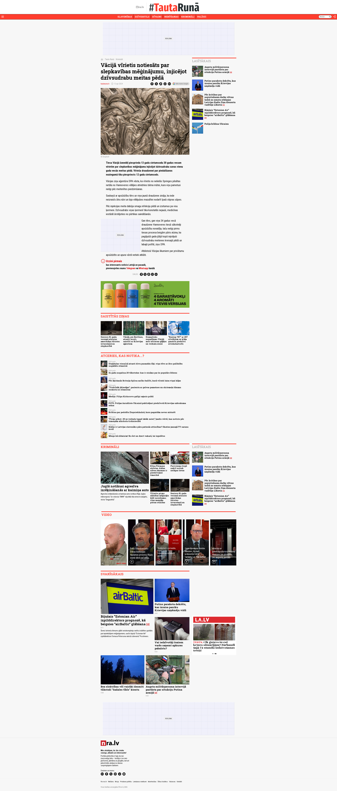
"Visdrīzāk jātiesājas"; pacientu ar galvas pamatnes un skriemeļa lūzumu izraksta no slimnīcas (145, 388)
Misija (117, 782)
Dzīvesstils (142, 16)
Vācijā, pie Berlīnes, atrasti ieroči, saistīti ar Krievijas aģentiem (133, 340)
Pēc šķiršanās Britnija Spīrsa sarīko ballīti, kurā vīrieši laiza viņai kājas (145, 380)
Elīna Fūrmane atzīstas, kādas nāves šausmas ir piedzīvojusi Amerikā (158, 470)
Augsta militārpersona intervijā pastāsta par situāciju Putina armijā (216, 69)
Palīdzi (201, 16)
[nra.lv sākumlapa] (140, 7)
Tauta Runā (109, 59)
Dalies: (135, 274)
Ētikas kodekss (163, 782)
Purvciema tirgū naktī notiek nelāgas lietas (178, 468)
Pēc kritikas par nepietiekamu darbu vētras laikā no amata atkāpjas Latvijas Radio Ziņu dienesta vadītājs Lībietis (220, 99)
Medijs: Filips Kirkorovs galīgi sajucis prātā (131, 396)
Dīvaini (157, 16)
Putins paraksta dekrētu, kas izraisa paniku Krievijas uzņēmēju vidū (220, 83)
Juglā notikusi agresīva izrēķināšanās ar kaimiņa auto (125, 488)
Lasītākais (201, 61)
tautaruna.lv (105, 84)
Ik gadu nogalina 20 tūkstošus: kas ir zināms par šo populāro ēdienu (143, 373)
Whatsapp (143, 268)
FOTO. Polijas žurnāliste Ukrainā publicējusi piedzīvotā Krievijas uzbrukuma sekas (147, 404)
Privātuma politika (126, 782)
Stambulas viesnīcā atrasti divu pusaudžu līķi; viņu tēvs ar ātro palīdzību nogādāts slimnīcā (145, 364)
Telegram (130, 268)
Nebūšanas (171, 16)
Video (106, 515)
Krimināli (187, 16)
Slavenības (125, 16)
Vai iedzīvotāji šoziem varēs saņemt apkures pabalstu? (169, 645)
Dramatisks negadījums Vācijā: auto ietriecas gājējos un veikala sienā (156, 340)
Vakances (172, 782)
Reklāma (111, 782)
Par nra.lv (104, 782)
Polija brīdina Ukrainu (216, 123)
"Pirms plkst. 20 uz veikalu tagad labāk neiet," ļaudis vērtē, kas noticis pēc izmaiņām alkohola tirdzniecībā (146, 420)
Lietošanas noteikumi (140, 782)
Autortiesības (152, 782)
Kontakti (179, 782)
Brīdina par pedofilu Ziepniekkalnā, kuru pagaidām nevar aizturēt (142, 412)
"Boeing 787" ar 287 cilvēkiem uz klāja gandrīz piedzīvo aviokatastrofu (178, 340)
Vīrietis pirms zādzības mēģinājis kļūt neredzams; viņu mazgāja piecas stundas (159, 498)
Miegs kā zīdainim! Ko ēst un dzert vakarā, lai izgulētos (137, 436)
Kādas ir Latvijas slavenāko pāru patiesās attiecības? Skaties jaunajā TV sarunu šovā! (148, 428)
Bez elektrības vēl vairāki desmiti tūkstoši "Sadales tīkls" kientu (122, 688)
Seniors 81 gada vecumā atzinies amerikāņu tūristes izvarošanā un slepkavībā (110, 341)
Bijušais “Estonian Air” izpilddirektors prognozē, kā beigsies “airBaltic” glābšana (219, 112)
